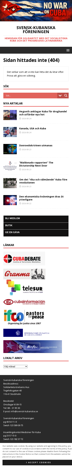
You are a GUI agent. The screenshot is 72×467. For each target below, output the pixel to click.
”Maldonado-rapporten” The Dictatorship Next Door (36, 164)
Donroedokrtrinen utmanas (35, 145)
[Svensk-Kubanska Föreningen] (36, 19)
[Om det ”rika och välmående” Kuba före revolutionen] (10, 186)
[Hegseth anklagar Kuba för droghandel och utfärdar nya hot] (10, 118)
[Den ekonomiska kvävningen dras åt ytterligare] (10, 203)
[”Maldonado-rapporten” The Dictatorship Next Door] (10, 169)
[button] (67, 50)
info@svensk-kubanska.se (24, 411)
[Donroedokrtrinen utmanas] (10, 152)
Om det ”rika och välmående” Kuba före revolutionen (43, 181)
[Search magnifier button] (66, 95)
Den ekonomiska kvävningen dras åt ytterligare (41, 198)
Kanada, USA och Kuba (32, 128)
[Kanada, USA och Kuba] (10, 135)
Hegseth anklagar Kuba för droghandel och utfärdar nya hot (43, 113)
